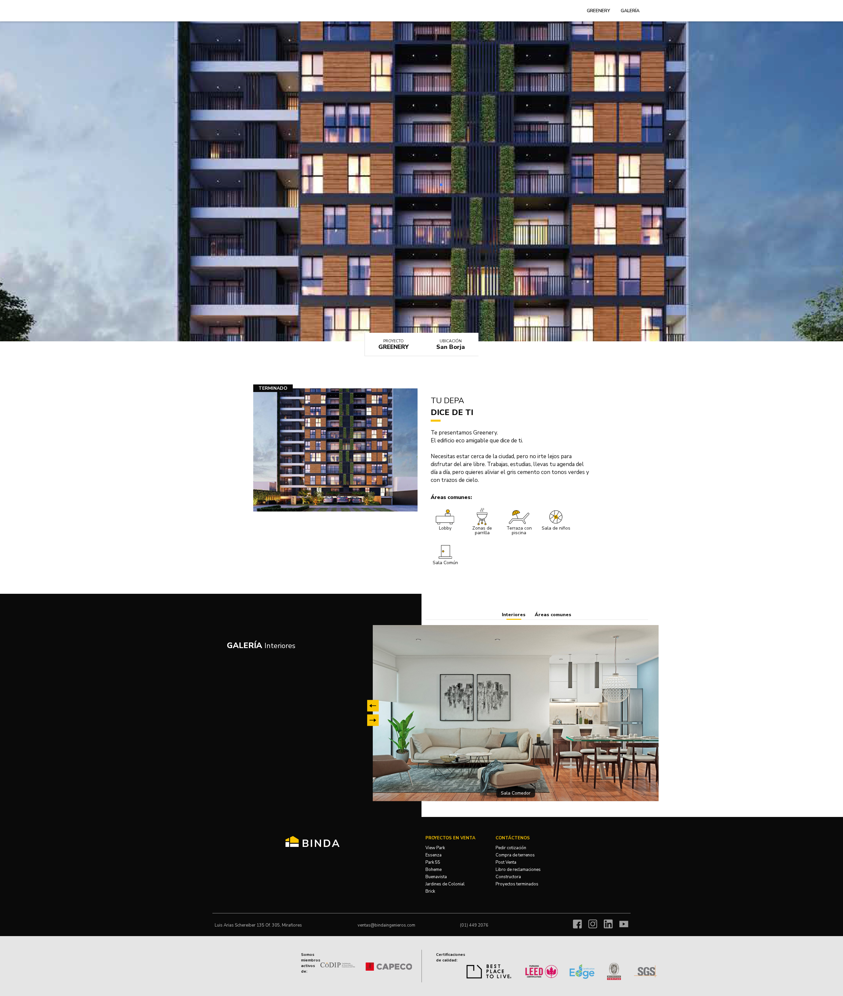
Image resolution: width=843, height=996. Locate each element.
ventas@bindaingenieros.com (386, 925)
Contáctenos (513, 838)
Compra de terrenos (515, 855)
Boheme (433, 870)
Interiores (514, 615)
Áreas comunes (553, 615)
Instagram (592, 924)
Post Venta (506, 862)
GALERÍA (630, 11)
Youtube (623, 924)
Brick (430, 891)
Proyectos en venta (450, 838)
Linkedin (608, 924)
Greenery (598, 11)
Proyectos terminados (517, 884)
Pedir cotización (511, 848)
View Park (435, 848)
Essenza (433, 855)
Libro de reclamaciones (518, 870)
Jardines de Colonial (445, 884)
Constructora (508, 877)
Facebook (577, 924)
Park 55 (432, 862)
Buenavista (436, 877)
